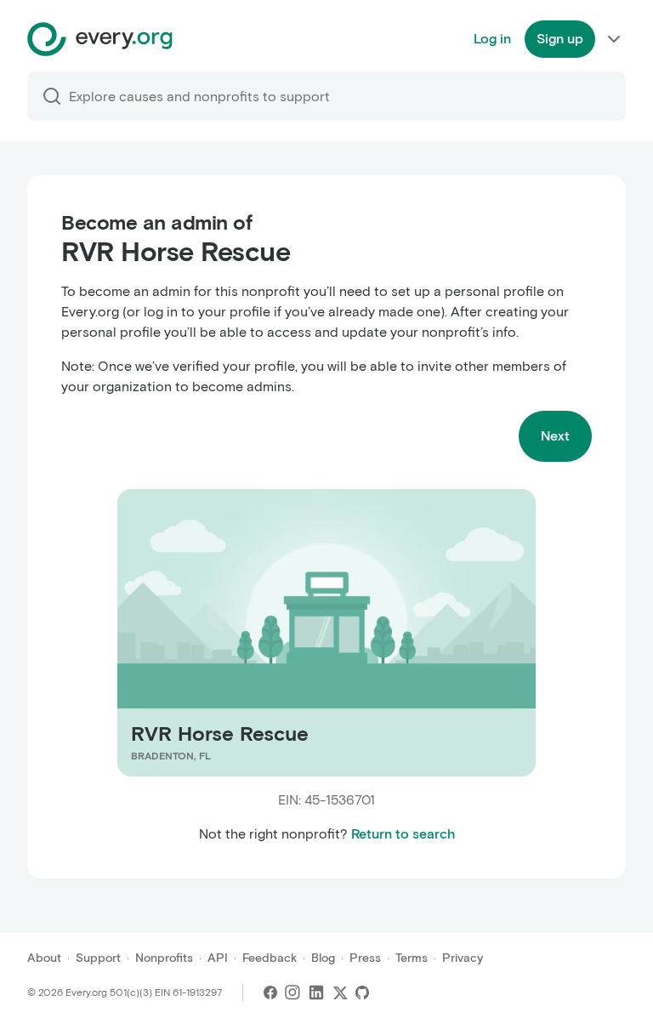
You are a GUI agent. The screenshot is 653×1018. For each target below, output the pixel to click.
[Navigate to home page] (100, 39)
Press (365, 958)
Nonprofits (164, 958)
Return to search (403, 834)
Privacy (462, 958)
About (44, 958)
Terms (411, 958)
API (217, 958)
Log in (492, 39)
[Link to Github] (362, 992)
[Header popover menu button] (614, 39)
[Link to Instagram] (292, 992)
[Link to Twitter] (340, 992)
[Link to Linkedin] (316, 992)
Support (98, 958)
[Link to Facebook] (270, 992)
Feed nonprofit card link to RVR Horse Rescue (260, 632)
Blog (323, 958)
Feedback (269, 958)
